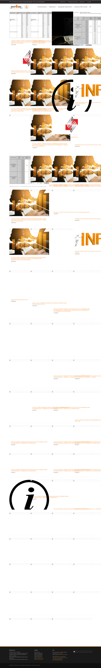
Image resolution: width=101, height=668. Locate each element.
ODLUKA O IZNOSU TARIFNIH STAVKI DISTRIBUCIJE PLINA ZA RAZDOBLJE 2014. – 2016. (71, 509)
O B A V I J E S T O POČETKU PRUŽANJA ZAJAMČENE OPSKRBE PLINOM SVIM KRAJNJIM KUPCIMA (49, 303)
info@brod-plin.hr (40, 658)
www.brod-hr (39, 659)
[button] (90, 7)
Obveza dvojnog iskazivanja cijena (19, 299)
